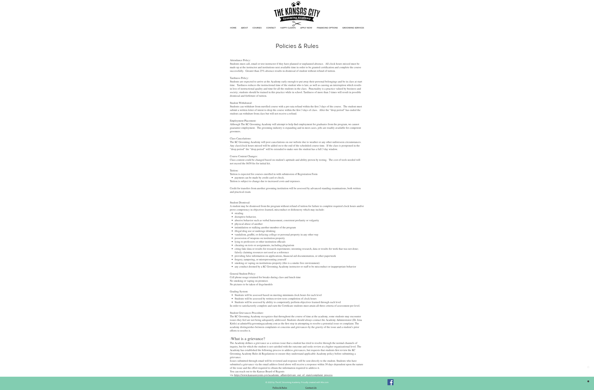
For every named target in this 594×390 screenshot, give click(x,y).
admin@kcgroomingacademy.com (259, 323)
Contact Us (310, 387)
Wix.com (325, 382)
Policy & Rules (280, 387)
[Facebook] (390, 382)
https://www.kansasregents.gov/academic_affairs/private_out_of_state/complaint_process (283, 375)
